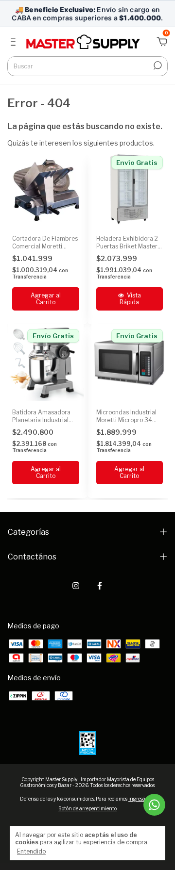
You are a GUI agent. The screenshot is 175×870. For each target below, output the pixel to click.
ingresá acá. (141, 799)
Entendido (31, 851)
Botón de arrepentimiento (87, 808)
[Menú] (14, 43)
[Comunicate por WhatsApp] (154, 805)
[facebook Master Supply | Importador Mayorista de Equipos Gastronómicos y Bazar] (100, 586)
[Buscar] (156, 65)
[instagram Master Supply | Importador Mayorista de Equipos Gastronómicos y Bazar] (76, 586)
